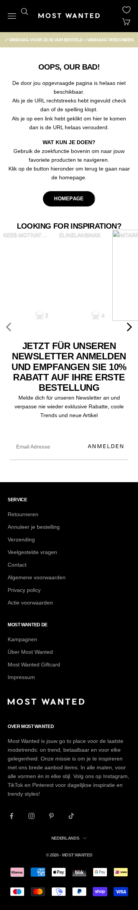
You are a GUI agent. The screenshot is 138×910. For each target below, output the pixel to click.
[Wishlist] (126, 10)
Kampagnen (22, 639)
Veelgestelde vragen (32, 552)
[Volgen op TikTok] (71, 816)
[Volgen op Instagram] (31, 816)
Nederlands (65, 838)
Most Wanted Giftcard (34, 664)
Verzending (21, 539)
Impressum (21, 677)
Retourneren (23, 514)
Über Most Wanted (30, 652)
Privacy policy (24, 590)
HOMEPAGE (69, 199)
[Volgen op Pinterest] (51, 816)
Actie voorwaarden (30, 603)
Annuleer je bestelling (34, 527)
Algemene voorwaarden (37, 577)
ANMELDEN (106, 446)
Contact (17, 565)
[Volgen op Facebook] (11, 816)
